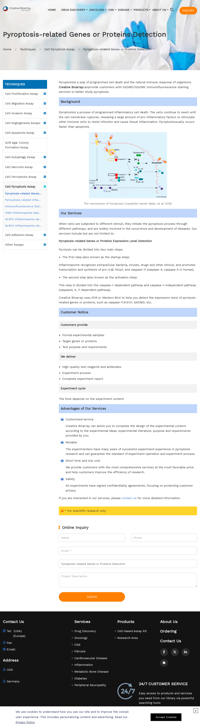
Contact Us (170, 641)
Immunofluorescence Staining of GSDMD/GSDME (23, 206)
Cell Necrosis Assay (19, 167)
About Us (159, 9)
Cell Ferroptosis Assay (21, 177)
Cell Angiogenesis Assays (22, 123)
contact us (129, 498)
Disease (123, 9)
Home (52, 9)
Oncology (96, 9)
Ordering (168, 631)
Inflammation (83, 665)
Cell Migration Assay (19, 103)
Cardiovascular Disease (90, 658)
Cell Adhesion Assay (19, 235)
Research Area (127, 638)
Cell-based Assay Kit (132, 631)
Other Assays (14, 244)
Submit (92, 597)
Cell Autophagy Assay (20, 157)
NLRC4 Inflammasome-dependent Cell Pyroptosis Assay (23, 225)
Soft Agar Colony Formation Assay (17, 145)
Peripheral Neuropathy (90, 685)
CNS (111, 9)
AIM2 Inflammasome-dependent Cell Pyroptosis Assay (23, 212)
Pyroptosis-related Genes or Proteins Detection (23, 193)
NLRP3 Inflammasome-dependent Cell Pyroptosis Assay (23, 219)
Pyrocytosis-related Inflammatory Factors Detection (23, 199)
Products (141, 9)
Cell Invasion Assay (18, 113)
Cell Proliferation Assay (21, 94)
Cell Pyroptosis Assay (59, 49)
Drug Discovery (73, 9)
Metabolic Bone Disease (91, 671)
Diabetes (80, 678)
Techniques (28, 49)
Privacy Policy (25, 722)
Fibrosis (80, 651)
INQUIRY (188, 10)
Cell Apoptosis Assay (19, 133)
